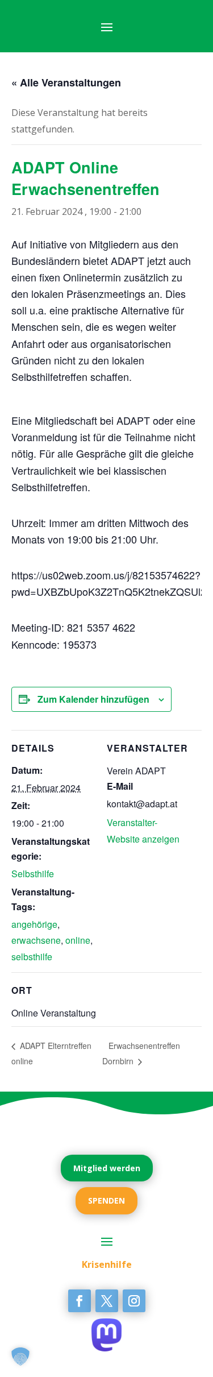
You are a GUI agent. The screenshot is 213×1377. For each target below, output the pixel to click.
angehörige (34, 924)
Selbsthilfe (32, 873)
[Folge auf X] (106, 1300)
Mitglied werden (106, 1168)
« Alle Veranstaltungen (66, 82)
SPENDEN (106, 1200)
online (77, 940)
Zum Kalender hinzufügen (93, 699)
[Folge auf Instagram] (134, 1300)
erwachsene (36, 940)
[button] (20, 1356)
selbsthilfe (31, 956)
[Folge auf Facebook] (79, 1300)
